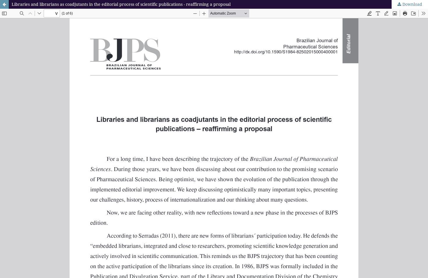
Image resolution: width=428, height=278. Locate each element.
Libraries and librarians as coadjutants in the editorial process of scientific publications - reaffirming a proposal (121, 4)
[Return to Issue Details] (4, 4)
